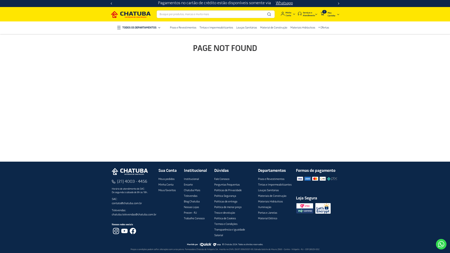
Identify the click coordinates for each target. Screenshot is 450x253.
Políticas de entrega (225, 201)
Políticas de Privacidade (228, 190)
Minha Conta (165, 184)
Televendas (190, 196)
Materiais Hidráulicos (270, 201)
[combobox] (216, 14)
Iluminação (264, 207)
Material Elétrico (267, 218)
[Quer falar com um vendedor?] (441, 244)
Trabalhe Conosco (194, 218)
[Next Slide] (338, 3)
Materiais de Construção (272, 196)
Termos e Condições (225, 224)
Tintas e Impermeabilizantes (275, 184)
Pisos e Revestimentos (271, 179)
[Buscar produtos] (269, 14)
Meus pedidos (166, 179)
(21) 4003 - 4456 (132, 182)
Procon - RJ (190, 213)
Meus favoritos (167, 190)
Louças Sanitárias (268, 190)
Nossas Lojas (191, 207)
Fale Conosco (221, 179)
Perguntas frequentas (227, 184)
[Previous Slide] (111, 3)
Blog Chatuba (192, 201)
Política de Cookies (225, 218)
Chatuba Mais (192, 190)
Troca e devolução (224, 213)
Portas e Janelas (267, 213)
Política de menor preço (228, 207)
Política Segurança (225, 196)
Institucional (191, 179)
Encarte (188, 184)
